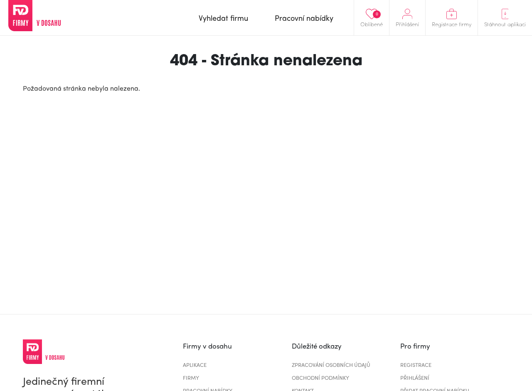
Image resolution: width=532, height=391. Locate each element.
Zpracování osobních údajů (331, 365)
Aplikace (195, 365)
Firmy (191, 377)
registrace (415, 365)
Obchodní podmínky (320, 377)
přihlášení (414, 377)
